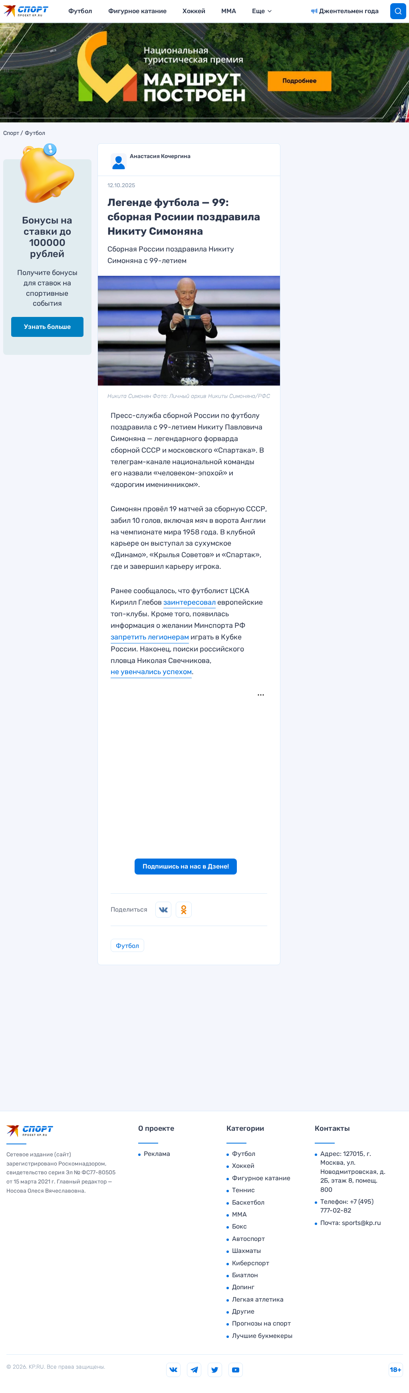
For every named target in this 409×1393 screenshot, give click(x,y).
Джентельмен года (349, 11)
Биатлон (245, 1275)
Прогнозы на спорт (261, 1323)
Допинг (243, 1287)
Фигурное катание (137, 11)
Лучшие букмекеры (262, 1336)
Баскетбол (248, 1202)
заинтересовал (189, 602)
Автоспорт (248, 1239)
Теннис (243, 1190)
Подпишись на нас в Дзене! (186, 866)
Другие (243, 1311)
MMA (228, 11)
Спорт (11, 133)
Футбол (80, 11)
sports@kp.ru (361, 1223)
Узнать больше (47, 326)
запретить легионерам (150, 637)
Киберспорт (250, 1263)
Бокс (239, 1226)
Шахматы (246, 1250)
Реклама (157, 1154)
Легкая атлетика (258, 1299)
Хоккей (194, 11)
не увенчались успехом (151, 671)
